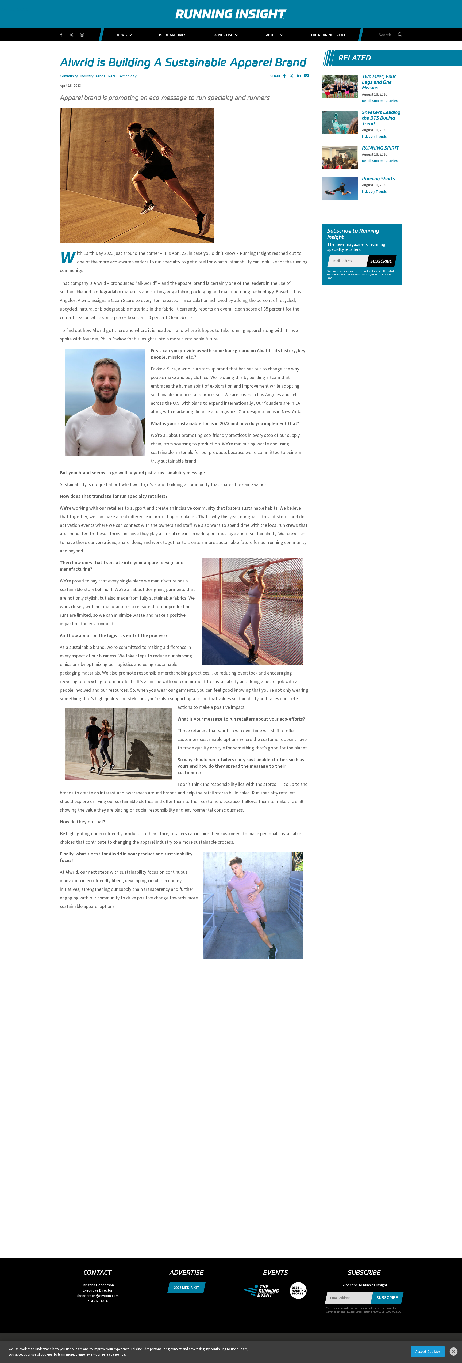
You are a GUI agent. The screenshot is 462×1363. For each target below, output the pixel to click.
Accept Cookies (427, 1351)
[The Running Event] (264, 1290)
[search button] (399, 34)
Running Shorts (378, 179)
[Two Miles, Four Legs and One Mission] (340, 92)
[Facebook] (64, 33)
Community (69, 76)
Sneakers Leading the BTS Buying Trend (381, 118)
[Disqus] (184, 1031)
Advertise (223, 34)
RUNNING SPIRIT (380, 148)
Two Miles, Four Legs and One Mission (379, 82)
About (272, 34)
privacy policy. (114, 1354)
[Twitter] (74, 33)
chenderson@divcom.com (97, 1295)
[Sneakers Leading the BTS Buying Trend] (340, 127)
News (122, 34)
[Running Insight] (231, 14)
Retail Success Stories (380, 100)
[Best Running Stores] (295, 1290)
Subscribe (380, 261)
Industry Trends (92, 76)
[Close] (454, 1351)
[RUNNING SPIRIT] (340, 159)
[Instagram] (85, 33)
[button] (284, 76)
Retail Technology (122, 76)
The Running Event (328, 34)
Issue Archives (172, 34)
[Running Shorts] (340, 190)
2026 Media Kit (186, 1287)
